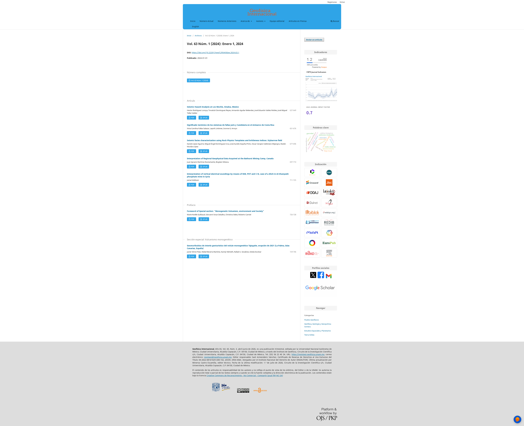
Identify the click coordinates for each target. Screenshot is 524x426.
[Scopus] (329, 172)
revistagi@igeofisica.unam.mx (218, 357)
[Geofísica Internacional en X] (313, 277)
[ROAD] (312, 253)
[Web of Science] (312, 172)
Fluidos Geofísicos (311, 320)
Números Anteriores (227, 21)
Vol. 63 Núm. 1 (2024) (199, 80)
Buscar (335, 21)
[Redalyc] (329, 212)
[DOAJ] (312, 192)
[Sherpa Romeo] (329, 182)
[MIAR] (312, 232)
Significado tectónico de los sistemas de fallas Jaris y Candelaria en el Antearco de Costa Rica (230, 125)
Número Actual (206, 21)
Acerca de (245, 21)
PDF (192, 117)
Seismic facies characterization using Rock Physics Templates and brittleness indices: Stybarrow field (234, 140)
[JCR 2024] (318, 115)
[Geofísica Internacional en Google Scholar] (320, 296)
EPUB (204, 117)
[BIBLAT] (312, 212)
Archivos (198, 35)
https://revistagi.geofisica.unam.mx (308, 354)
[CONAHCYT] (312, 222)
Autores (260, 21)
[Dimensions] (329, 232)
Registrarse (332, 2)
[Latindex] (329, 192)
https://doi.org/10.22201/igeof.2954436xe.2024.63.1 (215, 52)
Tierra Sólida (309, 335)
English (195, 26)
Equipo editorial (277, 21)
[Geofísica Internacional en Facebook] (321, 277)
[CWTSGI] (320, 101)
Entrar (342, 2)
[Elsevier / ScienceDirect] (329, 253)
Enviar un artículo (314, 39)
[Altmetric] (312, 242)
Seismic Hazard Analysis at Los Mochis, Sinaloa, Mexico (213, 107)
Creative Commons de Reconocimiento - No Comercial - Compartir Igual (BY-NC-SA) (245, 375)
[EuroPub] (329, 242)
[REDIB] (329, 222)
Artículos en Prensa (297, 21)
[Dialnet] (312, 202)
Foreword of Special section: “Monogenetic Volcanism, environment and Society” (225, 211)
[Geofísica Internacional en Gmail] (329, 277)
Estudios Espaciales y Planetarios (317, 330)
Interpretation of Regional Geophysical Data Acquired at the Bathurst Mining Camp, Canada (230, 158)
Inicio (192, 21)
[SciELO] (329, 202)
